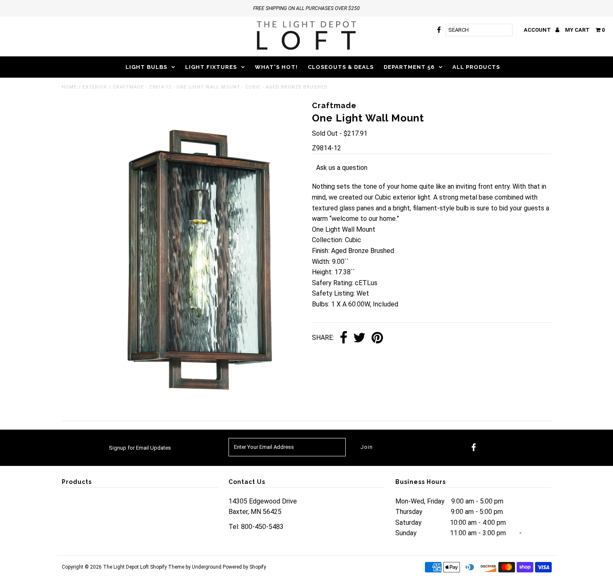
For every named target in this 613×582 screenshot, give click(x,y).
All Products (476, 67)
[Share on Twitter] (359, 338)
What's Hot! (276, 67)
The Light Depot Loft (126, 567)
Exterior (95, 87)
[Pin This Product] (377, 338)
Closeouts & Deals (341, 67)
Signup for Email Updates (140, 448)
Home (69, 87)
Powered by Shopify (244, 567)
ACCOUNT (538, 30)
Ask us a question (341, 168)
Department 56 (409, 67)
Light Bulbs (146, 67)
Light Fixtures (211, 67)
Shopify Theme (167, 567)
